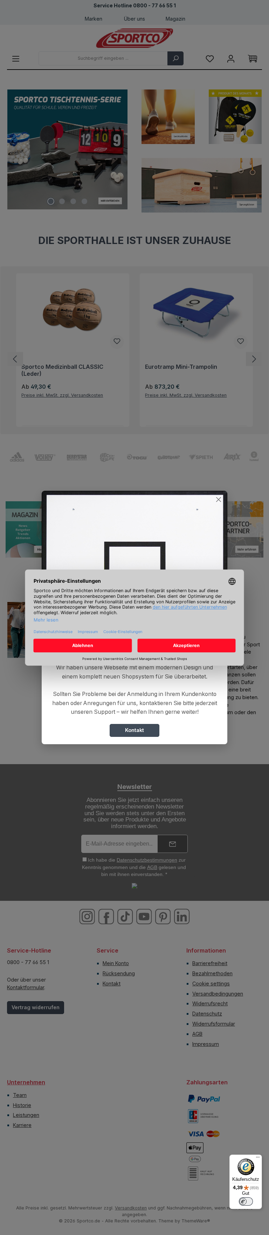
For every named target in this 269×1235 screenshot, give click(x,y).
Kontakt (134, 730)
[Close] (218, 499)
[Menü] (258, 1159)
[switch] (246, 1201)
